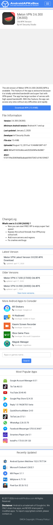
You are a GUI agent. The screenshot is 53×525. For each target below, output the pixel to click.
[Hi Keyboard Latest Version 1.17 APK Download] (7, 317)
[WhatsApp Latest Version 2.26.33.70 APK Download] (5, 422)
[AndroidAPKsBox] (20, 4)
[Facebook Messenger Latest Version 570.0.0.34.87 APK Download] (5, 428)
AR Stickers (18, 306)
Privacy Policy (42, 519)
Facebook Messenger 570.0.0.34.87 (25, 429)
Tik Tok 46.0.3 (16, 387)
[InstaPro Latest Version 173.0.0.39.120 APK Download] (5, 440)
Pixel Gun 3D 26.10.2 (19, 485)
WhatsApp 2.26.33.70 (19, 423)
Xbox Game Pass (20, 333)
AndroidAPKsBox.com (24, 498)
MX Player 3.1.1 (17, 473)
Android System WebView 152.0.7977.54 (28, 461)
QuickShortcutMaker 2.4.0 (21, 411)
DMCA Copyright (27, 519)
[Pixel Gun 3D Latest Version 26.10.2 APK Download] (5, 485)
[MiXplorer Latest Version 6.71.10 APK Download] (5, 479)
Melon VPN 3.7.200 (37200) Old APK (22, 278)
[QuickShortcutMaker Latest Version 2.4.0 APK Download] (5, 410)
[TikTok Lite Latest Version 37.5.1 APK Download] (5, 416)
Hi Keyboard (18, 315)
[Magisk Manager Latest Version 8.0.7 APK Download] (7, 343)
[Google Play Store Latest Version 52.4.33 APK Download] (5, 398)
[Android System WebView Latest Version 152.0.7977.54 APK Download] (5, 461)
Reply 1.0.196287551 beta (21, 405)
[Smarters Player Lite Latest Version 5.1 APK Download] (5, 434)
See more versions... (26, 293)
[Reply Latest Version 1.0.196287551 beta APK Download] (5, 404)
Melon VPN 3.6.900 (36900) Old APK (22, 286)
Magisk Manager (20, 342)
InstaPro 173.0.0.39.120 (20, 441)
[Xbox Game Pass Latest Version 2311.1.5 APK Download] (7, 335)
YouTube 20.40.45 (18, 393)
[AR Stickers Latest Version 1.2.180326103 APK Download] (7, 308)
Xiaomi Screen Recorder (24, 324)
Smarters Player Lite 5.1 (20, 435)
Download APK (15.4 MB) (26, 108)
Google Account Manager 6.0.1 (23, 380)
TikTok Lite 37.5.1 (17, 417)
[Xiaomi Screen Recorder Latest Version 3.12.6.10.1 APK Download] (7, 326)
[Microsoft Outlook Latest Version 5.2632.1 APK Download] (5, 467)
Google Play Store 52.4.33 (21, 399)
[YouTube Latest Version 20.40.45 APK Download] (5, 392)
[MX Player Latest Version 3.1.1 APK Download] (5, 473)
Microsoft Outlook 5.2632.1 (22, 467)
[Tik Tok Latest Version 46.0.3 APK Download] (5, 386)
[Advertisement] (26, 56)
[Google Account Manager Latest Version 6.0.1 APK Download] (5, 380)
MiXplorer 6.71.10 (18, 479)
